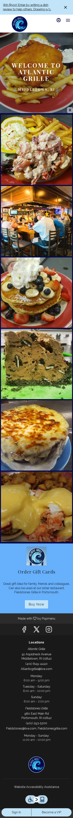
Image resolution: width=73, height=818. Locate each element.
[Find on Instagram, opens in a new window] (48, 630)
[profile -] (58, 20)
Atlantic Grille (36, 764)
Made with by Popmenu (29, 618)
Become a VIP (51, 812)
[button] (36, 149)
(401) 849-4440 (36, 664)
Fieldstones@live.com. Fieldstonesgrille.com (36, 728)
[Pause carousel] (70, 110)
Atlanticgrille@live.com (36, 669)
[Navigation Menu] (68, 20)
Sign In (16, 812)
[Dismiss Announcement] (65, 7)
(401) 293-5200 (36, 723)
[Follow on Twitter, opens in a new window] (36, 630)
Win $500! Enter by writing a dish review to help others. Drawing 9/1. (27, 7)
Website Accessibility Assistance (36, 787)
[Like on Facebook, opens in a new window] (24, 630)
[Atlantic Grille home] (19, 24)
